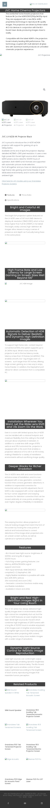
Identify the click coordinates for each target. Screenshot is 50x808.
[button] (44, 89)
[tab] (9, 195)
